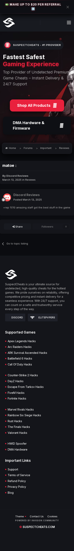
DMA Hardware (17, 449)
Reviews (30, 179)
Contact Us (37, 516)
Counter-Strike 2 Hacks (23, 375)
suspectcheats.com (37, 527)
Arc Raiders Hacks (20, 347)
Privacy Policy (17, 486)
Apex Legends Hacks (22, 341)
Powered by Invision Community (37, 520)
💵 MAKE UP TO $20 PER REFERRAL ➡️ (33, 6)
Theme (20, 516)
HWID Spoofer (17, 443)
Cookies (52, 516)
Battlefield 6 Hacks (20, 358)
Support (13, 469)
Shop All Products (34, 105)
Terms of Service (19, 475)
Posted (27, 199)
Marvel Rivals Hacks (21, 409)
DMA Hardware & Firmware (28, 125)
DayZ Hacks (15, 381)
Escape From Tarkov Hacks (26, 387)
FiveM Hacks (16, 392)
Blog (11, 492)
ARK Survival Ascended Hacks (27, 352)
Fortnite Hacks (17, 398)
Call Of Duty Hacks (20, 364)
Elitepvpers (46, 317)
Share (19, 226)
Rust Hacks (15, 421)
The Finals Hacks (19, 427)
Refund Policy (17, 481)
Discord (17, 317)
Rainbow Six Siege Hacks (24, 415)
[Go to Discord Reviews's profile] (7, 197)
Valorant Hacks (17, 432)
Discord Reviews (17, 175)
